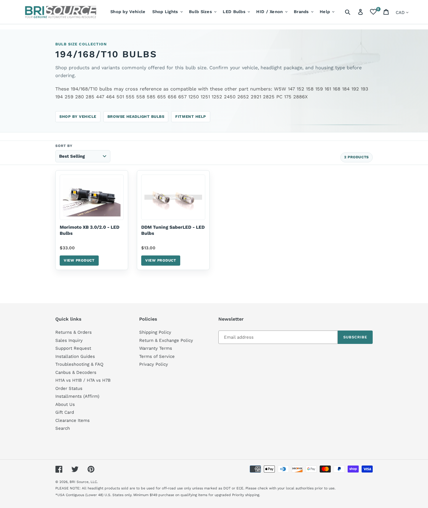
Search (62, 428)
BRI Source (79, 482)
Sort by (63, 146)
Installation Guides (75, 356)
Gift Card (64, 412)
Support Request (73, 348)
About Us (65, 404)
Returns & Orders (73, 332)
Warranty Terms (155, 348)
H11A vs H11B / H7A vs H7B (83, 380)
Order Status (68, 388)
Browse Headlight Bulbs (136, 116)
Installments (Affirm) (77, 396)
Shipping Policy (155, 332)
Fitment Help (190, 116)
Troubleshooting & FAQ (79, 364)
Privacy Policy (153, 364)
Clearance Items (72, 420)
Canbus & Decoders (75, 372)
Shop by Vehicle (77, 116)
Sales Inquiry (69, 340)
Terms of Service (157, 356)
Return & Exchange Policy (166, 340)
